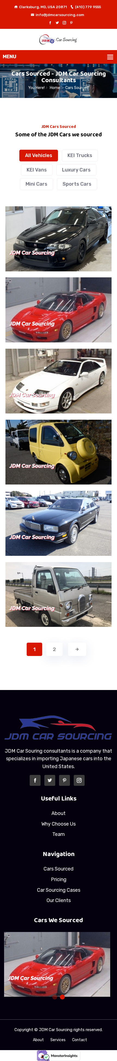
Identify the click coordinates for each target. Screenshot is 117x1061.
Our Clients (59, 900)
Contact (79, 1040)
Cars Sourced (58, 869)
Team (58, 834)
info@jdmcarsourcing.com (60, 15)
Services (58, 1040)
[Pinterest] (71, 23)
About (58, 813)
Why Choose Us (58, 824)
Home (55, 87)
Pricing (58, 879)
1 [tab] (54, 997)
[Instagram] (64, 23)
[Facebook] (50, 23)
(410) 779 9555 (88, 7)
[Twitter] (57, 23)
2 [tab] (62, 997)
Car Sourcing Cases (58, 890)
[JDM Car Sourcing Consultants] (58, 39)
